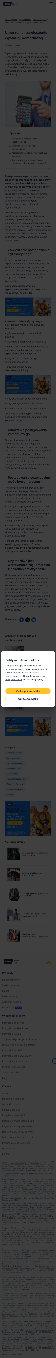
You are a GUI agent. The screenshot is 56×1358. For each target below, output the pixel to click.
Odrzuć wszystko (28, 699)
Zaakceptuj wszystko (28, 691)
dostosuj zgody (35, 679)
